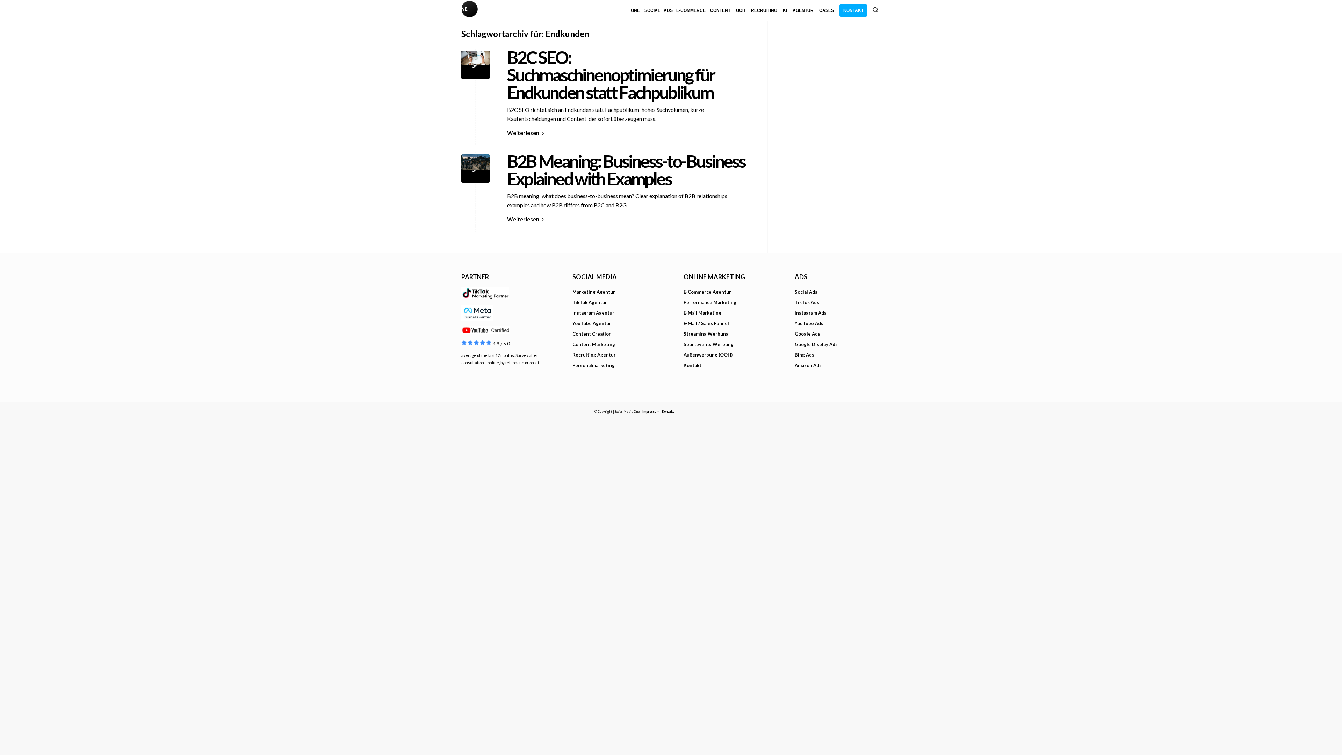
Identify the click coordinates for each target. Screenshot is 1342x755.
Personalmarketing (593, 365)
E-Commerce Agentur (707, 292)
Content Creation (592, 334)
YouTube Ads (809, 323)
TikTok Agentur (589, 302)
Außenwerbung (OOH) (708, 355)
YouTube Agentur (591, 323)
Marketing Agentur (593, 292)
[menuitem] (635, 10)
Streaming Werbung (706, 334)
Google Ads (807, 334)
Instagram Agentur (593, 313)
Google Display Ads (816, 344)
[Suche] (875, 10)
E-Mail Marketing (702, 313)
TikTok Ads (807, 302)
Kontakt (692, 365)
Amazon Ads (808, 365)
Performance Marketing (710, 302)
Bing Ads (804, 355)
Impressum (650, 412)
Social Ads (806, 292)
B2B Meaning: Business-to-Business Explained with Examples (626, 170)
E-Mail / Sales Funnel (706, 323)
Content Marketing (593, 344)
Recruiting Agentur (594, 355)
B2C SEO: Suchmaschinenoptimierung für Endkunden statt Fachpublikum (610, 75)
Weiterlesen (523, 132)
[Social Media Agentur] (566, 10)
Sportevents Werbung (709, 344)
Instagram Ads (811, 313)
